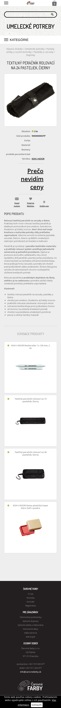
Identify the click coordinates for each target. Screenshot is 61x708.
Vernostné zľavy (30, 628)
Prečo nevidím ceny (32, 179)
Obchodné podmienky (30, 617)
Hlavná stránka (14, 48)
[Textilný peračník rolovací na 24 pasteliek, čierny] (30, 100)
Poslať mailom (17, 204)
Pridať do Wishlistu (30, 204)
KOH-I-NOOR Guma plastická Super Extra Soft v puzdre (30, 507)
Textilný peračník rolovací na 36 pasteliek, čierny (31, 453)
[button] (6, 2)
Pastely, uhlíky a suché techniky (30, 50)
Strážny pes (44, 206)
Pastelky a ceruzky (43, 51)
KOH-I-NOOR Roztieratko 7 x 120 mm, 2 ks (30, 347)
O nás (30, 593)
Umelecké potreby (34, 48)
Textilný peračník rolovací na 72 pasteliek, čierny (31, 400)
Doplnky (30, 55)
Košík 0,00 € (54, 3)
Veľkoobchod (30, 632)
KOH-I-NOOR (38, 158)
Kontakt (30, 601)
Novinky (31, 597)
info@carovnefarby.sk (30, 671)
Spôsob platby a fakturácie (30, 625)
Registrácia (30, 605)
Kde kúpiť (30, 636)
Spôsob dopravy (31, 621)
